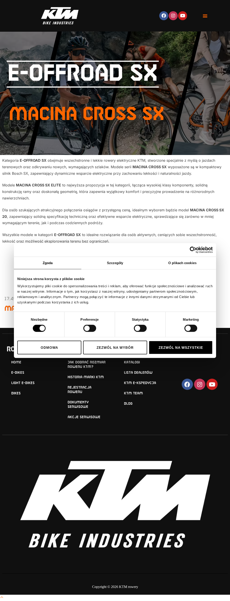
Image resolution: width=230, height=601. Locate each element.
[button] (205, 16)
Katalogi (132, 362)
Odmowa (49, 347)
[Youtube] (182, 15)
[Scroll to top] (2, 598)
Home (16, 362)
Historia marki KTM (86, 377)
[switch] (89, 328)
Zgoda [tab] (48, 263)
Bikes (16, 393)
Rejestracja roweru (79, 389)
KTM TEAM (133, 393)
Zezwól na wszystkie (181, 347)
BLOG (128, 403)
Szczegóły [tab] (115, 263)
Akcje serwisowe (84, 417)
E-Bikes (17, 372)
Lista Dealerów (138, 372)
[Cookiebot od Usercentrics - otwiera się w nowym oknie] (193, 250)
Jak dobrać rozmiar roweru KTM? (87, 364)
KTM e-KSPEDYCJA (140, 383)
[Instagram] (173, 15)
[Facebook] (163, 15)
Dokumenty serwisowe (78, 404)
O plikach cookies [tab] (182, 263)
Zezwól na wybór (115, 347)
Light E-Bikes (23, 383)
